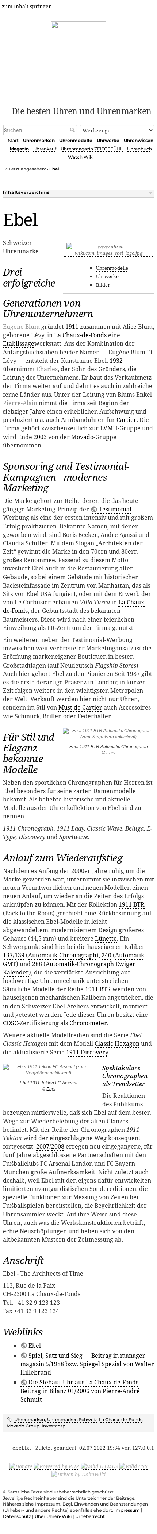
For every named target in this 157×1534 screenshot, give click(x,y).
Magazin (19, 148)
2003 (40, 437)
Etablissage (18, 343)
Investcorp (53, 1426)
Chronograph (77, 955)
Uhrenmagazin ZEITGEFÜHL (92, 148)
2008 (57, 1146)
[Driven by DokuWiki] (78, 1473)
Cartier (126, 420)
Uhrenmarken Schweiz (72, 1419)
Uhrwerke (108, 140)
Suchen (73, 129)
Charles (47, 369)
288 (37, 964)
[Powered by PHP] (56, 1466)
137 (8, 955)
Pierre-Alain (20, 403)
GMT (9, 964)
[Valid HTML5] (99, 1466)
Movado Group (23, 1426)
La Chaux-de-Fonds (80, 335)
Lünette (106, 938)
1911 (71, 327)
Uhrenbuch (139, 148)
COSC (10, 1023)
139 (19, 955)
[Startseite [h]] (78, 60)
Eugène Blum (21, 327)
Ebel (54, 169)
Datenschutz (17, 1516)
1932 (116, 361)
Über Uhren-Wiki (53, 1516)
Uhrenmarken (39, 140)
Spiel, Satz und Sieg (55, 1356)
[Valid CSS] (133, 1466)
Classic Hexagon (117, 1043)
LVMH (109, 428)
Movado (82, 437)
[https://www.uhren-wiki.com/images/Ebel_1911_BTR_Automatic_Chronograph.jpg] (108, 735)
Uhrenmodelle (75, 140)
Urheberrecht (90, 1516)
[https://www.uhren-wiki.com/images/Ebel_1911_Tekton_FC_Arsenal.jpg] (48, 1071)
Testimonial (115, 509)
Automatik (42, 955)
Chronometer (88, 1023)
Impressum (127, 1510)
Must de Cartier (80, 707)
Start (13, 140)
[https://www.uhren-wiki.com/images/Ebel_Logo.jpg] (108, 253)
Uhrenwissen (138, 140)
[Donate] (20, 1466)
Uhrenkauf (44, 148)
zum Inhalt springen (27, 6)
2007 (42, 1146)
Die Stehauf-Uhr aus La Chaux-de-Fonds (83, 1382)
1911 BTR (132, 904)
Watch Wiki (80, 157)
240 (106, 955)
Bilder (103, 284)
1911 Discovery (87, 1052)
